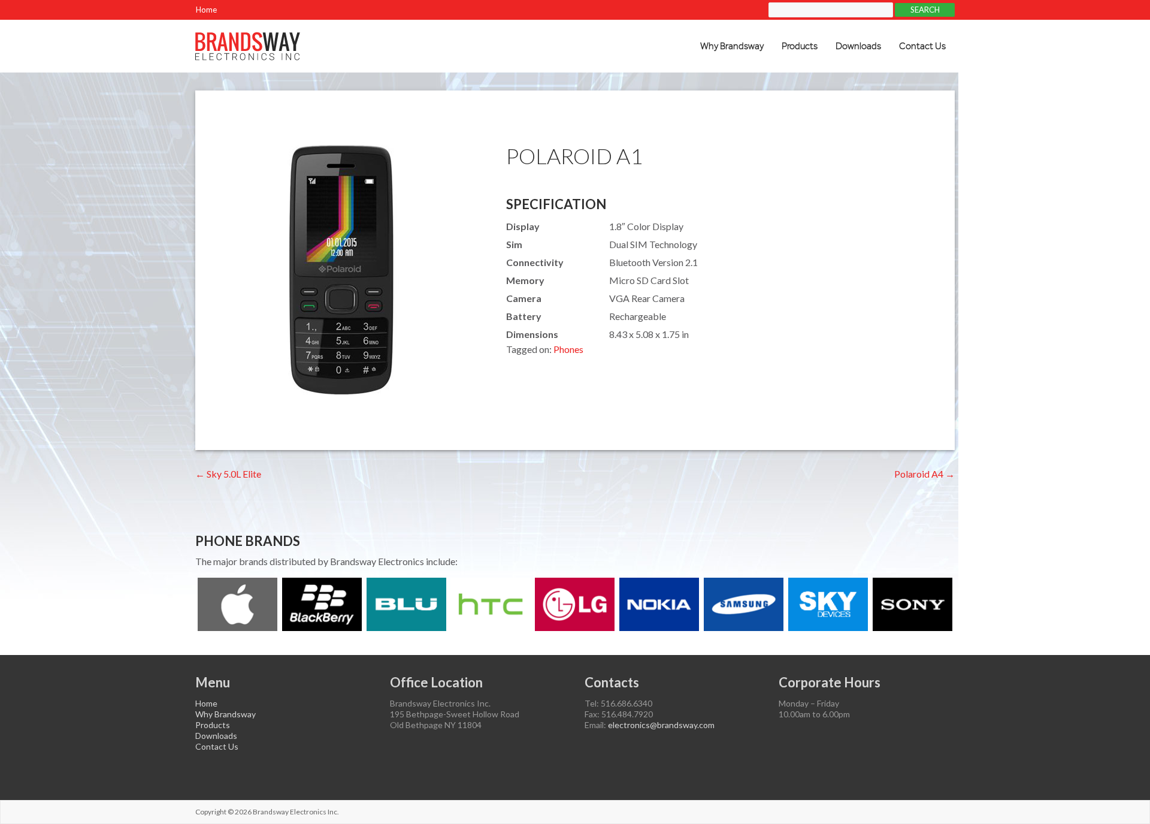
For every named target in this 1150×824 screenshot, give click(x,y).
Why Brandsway (732, 46)
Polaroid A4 (924, 473)
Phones (568, 349)
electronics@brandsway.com (661, 725)
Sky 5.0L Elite (228, 473)
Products (800, 46)
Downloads (858, 46)
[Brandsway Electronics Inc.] (247, 37)
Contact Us (922, 46)
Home (206, 9)
